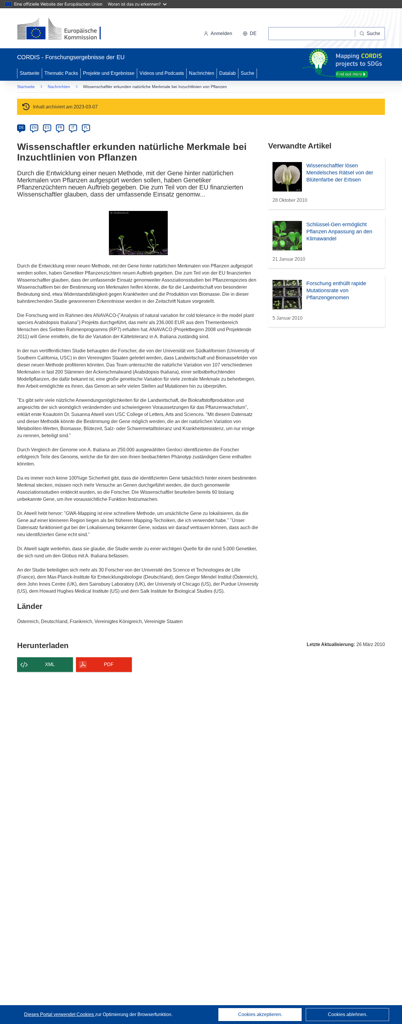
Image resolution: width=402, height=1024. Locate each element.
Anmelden (221, 33)
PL (86, 127)
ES (47, 127)
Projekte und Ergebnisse (108, 73)
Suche (247, 73)
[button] (249, 33)
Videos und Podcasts (161, 73)
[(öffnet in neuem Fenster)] (64, 29)
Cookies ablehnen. (347, 1014)
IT (73, 127)
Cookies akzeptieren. (260, 1014)
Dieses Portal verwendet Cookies (59, 1014)
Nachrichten (201, 73)
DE (21, 127)
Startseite (29, 73)
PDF (109, 664)
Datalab (227, 73)
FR (60, 127)
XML (50, 664)
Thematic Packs (61, 73)
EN (34, 127)
